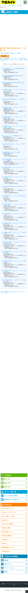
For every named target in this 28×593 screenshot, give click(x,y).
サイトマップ (19, 583)
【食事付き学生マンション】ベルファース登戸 (14, 232)
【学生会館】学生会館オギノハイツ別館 (13, 99)
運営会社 (3, 583)
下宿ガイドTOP (3, 5)
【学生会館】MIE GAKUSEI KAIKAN (12, 82)
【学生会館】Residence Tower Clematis (13, 186)
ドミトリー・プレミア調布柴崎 (11, 135)
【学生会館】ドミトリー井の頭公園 (12, 68)
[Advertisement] (14, 30)
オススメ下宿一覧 (10, 492)
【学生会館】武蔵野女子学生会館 (11, 75)
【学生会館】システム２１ (10, 152)
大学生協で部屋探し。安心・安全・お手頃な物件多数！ (14, 58)
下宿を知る (8, 504)
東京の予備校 (19, 5)
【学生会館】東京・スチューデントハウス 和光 (15, 261)
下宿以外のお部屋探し (11, 556)
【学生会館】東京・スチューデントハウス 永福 (15, 213)
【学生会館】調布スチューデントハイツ (13, 144)
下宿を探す (8, 475)
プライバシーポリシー (11, 583)
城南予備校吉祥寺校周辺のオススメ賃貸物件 (12, 53)
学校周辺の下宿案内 (11, 5)
